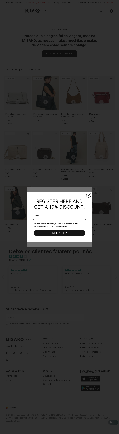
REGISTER (59, 233)
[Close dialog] (88, 195)
